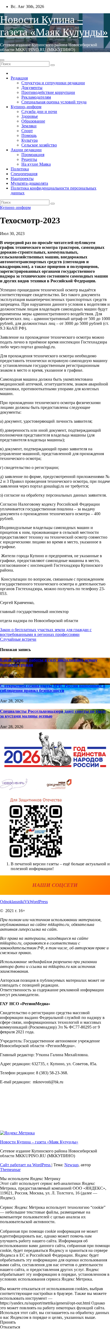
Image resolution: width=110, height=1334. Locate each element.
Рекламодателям (36, 97)
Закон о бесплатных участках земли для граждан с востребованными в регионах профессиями (46, 632)
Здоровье (29, 116)
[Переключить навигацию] (2, 60)
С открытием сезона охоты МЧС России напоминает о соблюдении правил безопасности (52, 688)
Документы (31, 87)
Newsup (71, 1165)
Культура (29, 140)
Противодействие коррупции (48, 92)
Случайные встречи (18, 639)
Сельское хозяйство (39, 145)
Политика (20, 169)
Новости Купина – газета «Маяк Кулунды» (39, 1142)
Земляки (29, 126)
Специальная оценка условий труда (54, 102)
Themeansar (10, 1169)
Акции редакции (26, 150)
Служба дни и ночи (39, 111)
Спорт (27, 130)
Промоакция (32, 154)
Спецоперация (24, 173)
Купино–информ (26, 106)
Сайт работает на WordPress (26, 1165)
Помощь (29, 135)
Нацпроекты (22, 178)
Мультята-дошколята (29, 183)
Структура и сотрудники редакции (53, 83)
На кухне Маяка (36, 164)
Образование (33, 121)
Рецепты (29, 159)
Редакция (19, 78)
